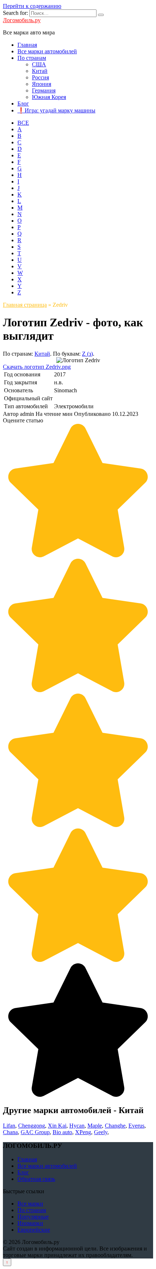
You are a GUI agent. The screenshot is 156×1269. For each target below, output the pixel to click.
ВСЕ (23, 123)
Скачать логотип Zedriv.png (37, 367)
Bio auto (62, 1132)
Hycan (77, 1126)
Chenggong (31, 1126)
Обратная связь (36, 1179)
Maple (94, 1126)
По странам (31, 58)
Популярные (33, 1217)
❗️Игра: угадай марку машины (56, 110)
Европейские (33, 1230)
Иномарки (30, 1223)
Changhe (115, 1126)
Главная (27, 45)
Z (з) (87, 354)
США (39, 64)
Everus (136, 1126)
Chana (10, 1132)
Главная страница (25, 305)
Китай (40, 71)
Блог (23, 103)
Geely (100, 1132)
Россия (40, 77)
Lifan (9, 1126)
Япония (41, 84)
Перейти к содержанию (32, 6)
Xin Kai (57, 1126)
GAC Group (35, 1132)
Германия (44, 90)
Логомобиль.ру (22, 20)
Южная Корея (49, 97)
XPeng (83, 1132)
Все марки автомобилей (47, 51)
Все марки (30, 1203)
